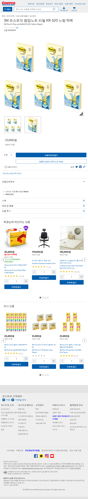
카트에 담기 (16, 287)
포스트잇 (33, 16)
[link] (76, 166)
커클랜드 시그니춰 (7, 419)
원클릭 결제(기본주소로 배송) (51, 161)
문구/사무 (10, 16)
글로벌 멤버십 (23, 434)
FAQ (36, 409)
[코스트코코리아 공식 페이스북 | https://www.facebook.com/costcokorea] (36, 457)
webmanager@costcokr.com (32, 468)
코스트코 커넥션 (6, 426)
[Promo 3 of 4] (45, 298)
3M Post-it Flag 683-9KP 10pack (15, 350)
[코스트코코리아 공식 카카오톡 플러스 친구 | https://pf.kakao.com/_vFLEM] (41, 457)
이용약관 (19, 450)
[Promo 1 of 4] (40, 298)
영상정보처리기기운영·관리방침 (54, 450)
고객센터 (39, 405)
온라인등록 (22, 420)
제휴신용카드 (23, 430)
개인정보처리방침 (32, 450)
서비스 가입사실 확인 (11, 485)
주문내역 (21, 427)
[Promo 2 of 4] (43, 298)
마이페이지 (22, 423)
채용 (2, 430)
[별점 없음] (10, 27)
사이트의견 (39, 420)
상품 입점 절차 (75, 416)
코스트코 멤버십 (25, 405)
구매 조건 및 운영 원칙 (78, 413)
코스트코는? (5, 409)
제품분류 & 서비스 (7, 422)
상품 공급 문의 (75, 409)
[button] (55, 9)
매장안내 (56, 409)
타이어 (55, 430)
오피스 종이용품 (22, 16)
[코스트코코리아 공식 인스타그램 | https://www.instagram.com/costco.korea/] (47, 457)
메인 (3, 16)
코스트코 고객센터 (12, 396)
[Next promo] (84, 260)
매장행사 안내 (58, 422)
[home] (9, 3)
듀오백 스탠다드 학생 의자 (41, 261)
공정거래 (73, 420)
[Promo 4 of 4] (48, 298)
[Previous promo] (3, 260)
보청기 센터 (57, 413)
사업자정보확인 (75, 468)
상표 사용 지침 (75, 450)
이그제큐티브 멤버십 (25, 416)
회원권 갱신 (22, 413)
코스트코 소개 (7, 405)
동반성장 (73, 423)
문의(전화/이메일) (41, 413)
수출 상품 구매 (40, 423)
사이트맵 (10, 450)
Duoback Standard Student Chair (44, 263)
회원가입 (21, 409)
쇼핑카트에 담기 (51, 155)
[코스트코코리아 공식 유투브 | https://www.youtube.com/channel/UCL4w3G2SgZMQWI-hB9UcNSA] (52, 457)
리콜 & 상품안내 (41, 416)
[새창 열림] (5, 473)
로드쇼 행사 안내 (59, 426)
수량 (6, 155)
